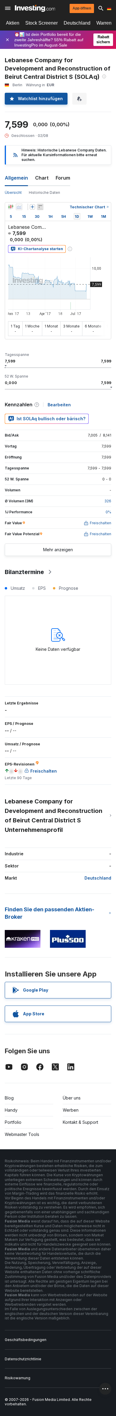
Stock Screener (41, 22)
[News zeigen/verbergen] (40, 207)
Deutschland (77, 22)
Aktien (12, 22)
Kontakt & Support (80, 1122)
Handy (11, 1110)
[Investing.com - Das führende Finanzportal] (35, 8)
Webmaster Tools (22, 1134)
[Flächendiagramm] (19, 207)
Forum (63, 178)
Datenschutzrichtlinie (23, 1359)
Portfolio (13, 1122)
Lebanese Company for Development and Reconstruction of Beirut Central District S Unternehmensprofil (53, 815)
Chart (41, 178)
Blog (9, 1097)
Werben (71, 1110)
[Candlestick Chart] (10, 207)
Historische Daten (44, 192)
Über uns (72, 1097)
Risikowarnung (17, 1378)
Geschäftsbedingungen (25, 1339)
